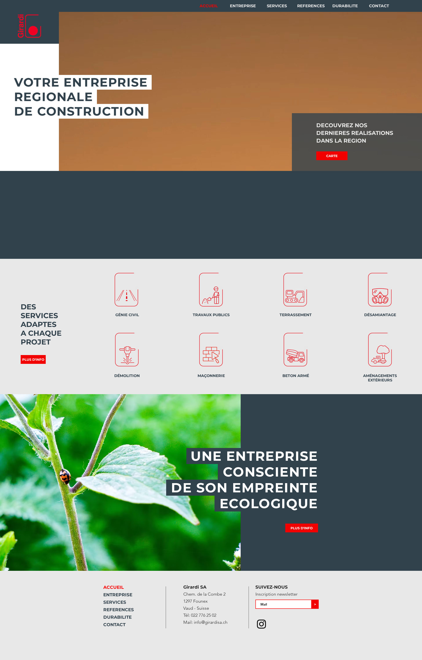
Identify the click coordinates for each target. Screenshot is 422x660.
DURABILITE (117, 617)
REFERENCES (118, 609)
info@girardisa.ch (210, 622)
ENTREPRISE (117, 594)
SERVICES (114, 602)
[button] (331, 155)
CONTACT (114, 624)
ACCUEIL (113, 587)
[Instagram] (261, 624)
